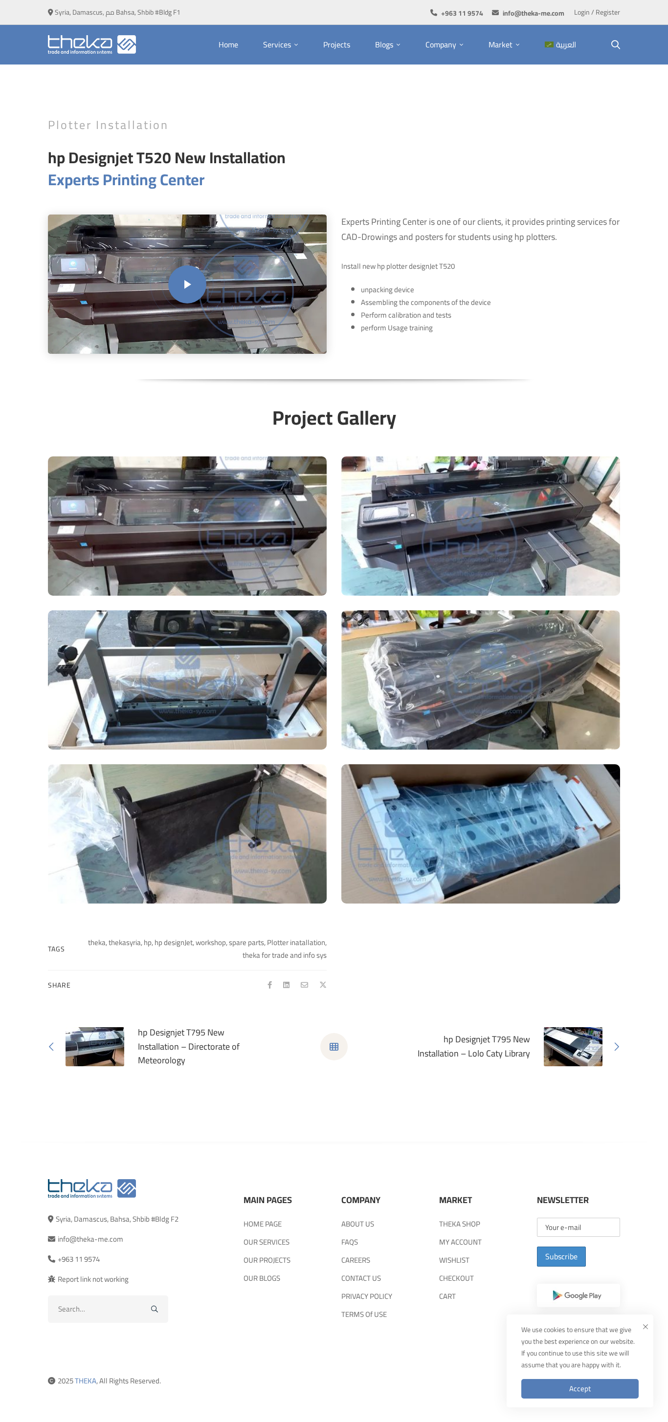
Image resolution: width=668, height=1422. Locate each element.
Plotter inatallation (296, 942)
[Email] (304, 985)
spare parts (246, 942)
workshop (211, 942)
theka (97, 942)
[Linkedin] (286, 985)
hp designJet (174, 942)
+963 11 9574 (79, 1259)
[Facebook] (270, 985)
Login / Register (597, 12)
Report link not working (93, 1279)
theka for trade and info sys (285, 955)
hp (148, 942)
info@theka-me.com (90, 1239)
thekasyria (125, 942)
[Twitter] (323, 985)
